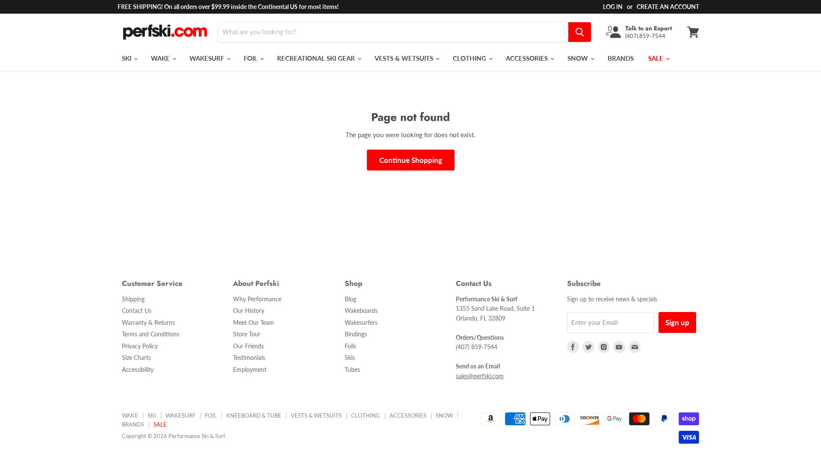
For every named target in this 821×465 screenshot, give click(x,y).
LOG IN (613, 6)
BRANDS (621, 58)
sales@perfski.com (480, 376)
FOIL (251, 58)
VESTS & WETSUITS (405, 58)
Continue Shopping (410, 160)
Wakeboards (361, 310)
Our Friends (248, 346)
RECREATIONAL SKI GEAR (317, 58)
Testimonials (249, 357)
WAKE (161, 58)
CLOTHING (470, 58)
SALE (656, 58)
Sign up (677, 322)
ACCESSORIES (527, 58)
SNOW (578, 58)
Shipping (133, 299)
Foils (350, 346)
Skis (350, 357)
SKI (127, 58)
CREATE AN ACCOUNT (668, 6)
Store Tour (246, 334)
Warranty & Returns (148, 322)
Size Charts (136, 357)
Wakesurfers (361, 322)
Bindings (356, 334)
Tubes (352, 369)
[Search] (579, 32)
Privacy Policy (140, 346)
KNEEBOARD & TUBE (253, 415)
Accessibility (138, 369)
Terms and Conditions (150, 334)
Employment (249, 369)
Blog (350, 299)
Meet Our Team (253, 322)
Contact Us (136, 310)
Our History (248, 310)
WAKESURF (207, 58)
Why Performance (257, 299)
